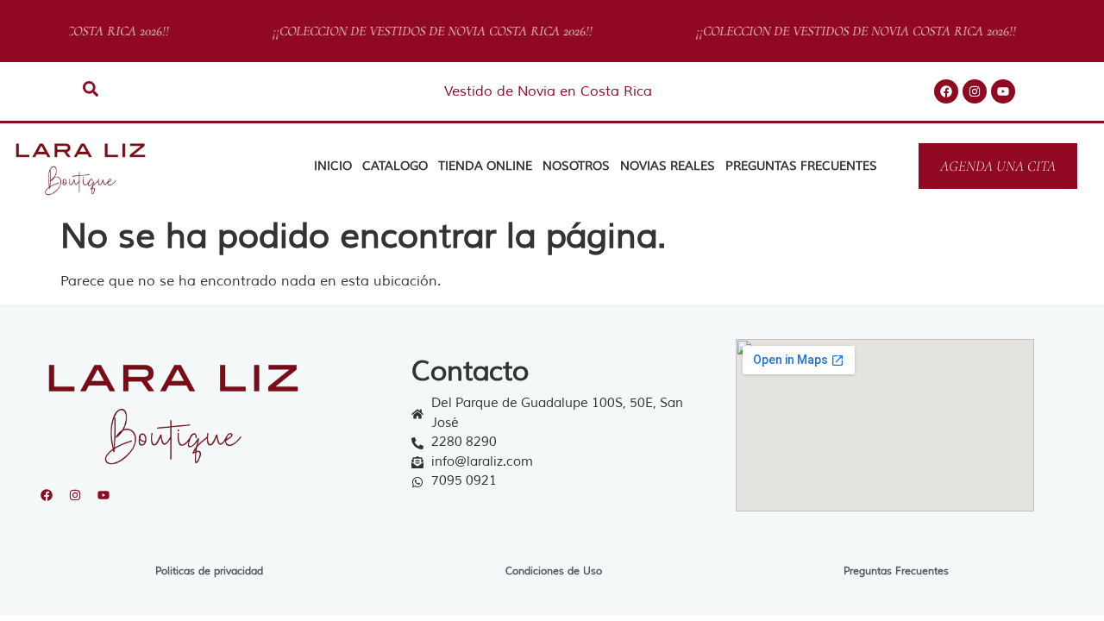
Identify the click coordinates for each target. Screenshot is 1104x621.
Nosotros (576, 166)
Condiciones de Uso (553, 571)
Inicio (333, 166)
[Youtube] (1003, 91)
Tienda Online (485, 166)
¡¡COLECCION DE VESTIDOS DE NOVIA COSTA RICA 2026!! (427, 31)
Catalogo (395, 166)
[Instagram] (975, 91)
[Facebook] (946, 91)
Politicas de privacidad (209, 571)
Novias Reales (667, 166)
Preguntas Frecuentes (801, 166)
